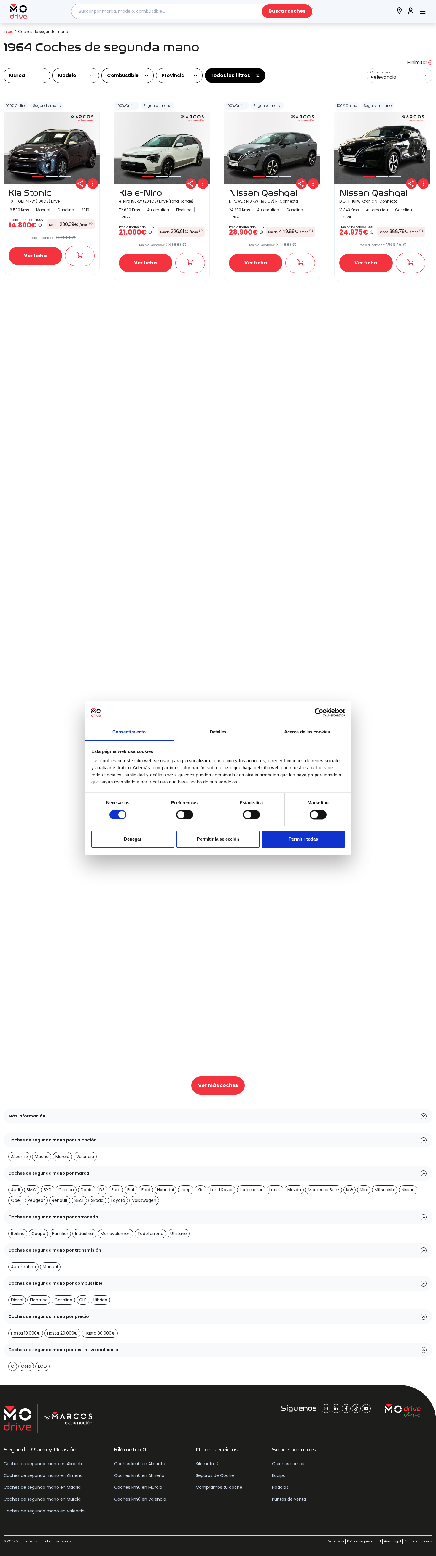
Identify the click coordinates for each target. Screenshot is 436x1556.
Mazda (294, 1190)
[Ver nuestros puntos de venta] (399, 11)
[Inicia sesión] (410, 11)
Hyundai (165, 1190)
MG (349, 1190)
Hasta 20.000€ (62, 1333)
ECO (42, 1366)
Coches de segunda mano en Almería (43, 1475)
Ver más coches (218, 1085)
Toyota (117, 1200)
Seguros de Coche (215, 1475)
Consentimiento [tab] (129, 732)
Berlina (18, 1234)
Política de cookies (418, 1541)
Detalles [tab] (218, 732)
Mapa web (336, 1541)
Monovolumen (116, 1234)
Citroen (66, 1190)
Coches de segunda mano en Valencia (44, 1511)
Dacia (87, 1190)
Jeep (186, 1190)
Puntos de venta (289, 1499)
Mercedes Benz (323, 1190)
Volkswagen (144, 1200)
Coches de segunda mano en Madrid (42, 1487)
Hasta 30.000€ (100, 1333)
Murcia (62, 1157)
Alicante (19, 1157)
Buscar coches (287, 11)
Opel (16, 1200)
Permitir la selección (218, 839)
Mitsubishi (385, 1190)
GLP (83, 1300)
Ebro (116, 1190)
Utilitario (178, 1234)
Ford (145, 1190)
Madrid (42, 1157)
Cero (26, 1366)
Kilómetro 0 (207, 1464)
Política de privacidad (364, 1541)
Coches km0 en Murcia (138, 1487)
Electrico (39, 1300)
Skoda (97, 1200)
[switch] (184, 814)
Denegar (132, 839)
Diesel (17, 1300)
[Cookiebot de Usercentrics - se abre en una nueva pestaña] (319, 712)
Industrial (84, 1234)
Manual (50, 1267)
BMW (32, 1190)
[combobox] (192, 11)
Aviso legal (392, 1541)
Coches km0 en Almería (139, 1475)
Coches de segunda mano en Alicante (44, 1464)
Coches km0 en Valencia (140, 1499)
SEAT (79, 1200)
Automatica (23, 1267)
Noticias (280, 1487)
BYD (48, 1190)
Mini (364, 1190)
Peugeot (36, 1200)
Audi (15, 1190)
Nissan (408, 1190)
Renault (60, 1200)
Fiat (131, 1190)
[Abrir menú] (422, 11)
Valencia (85, 1157)
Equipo (279, 1475)
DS (102, 1190)
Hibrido (100, 1300)
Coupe (38, 1234)
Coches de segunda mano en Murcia (42, 1499)
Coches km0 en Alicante (139, 1464)
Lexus (275, 1190)
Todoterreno (150, 1234)
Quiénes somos (288, 1464)
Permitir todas (303, 839)
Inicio (8, 31)
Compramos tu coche (219, 1487)
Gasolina (63, 1300)
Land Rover (221, 1190)
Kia (200, 1190)
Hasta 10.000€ (25, 1333)
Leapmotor (251, 1190)
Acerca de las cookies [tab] (307, 732)
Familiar (60, 1234)
